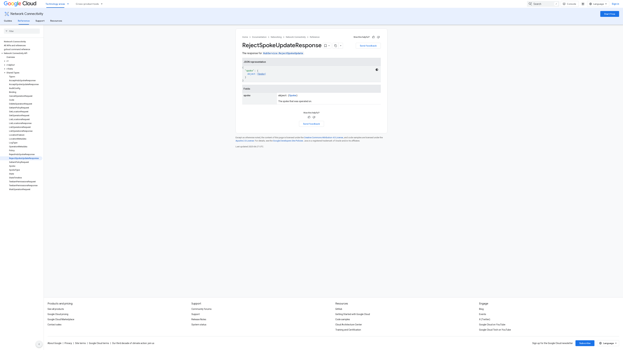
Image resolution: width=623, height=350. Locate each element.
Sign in (615, 4)
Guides (8, 20)
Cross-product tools (87, 3)
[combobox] (543, 4)
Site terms (80, 343)
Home (245, 37)
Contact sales (54, 324)
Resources (56, 20)
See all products (56, 309)
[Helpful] (373, 37)
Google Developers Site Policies (288, 141)
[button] (21, 53)
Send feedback (368, 45)
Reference (24, 20)
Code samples (342, 319)
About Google (54, 343)
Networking (276, 37)
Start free (609, 13)
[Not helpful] (378, 37)
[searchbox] (22, 31)
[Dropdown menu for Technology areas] (69, 4)
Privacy (68, 343)
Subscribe (585, 343)
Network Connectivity (26, 14)
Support (40, 20)
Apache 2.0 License (245, 141)
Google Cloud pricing (58, 314)
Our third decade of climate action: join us (133, 343)
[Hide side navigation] (39, 344)
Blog (481, 309)
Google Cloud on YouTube (492, 324)
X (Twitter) (484, 319)
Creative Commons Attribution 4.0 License (323, 137)
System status (198, 324)
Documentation (259, 37)
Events (482, 314)
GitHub (338, 309)
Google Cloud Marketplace (61, 319)
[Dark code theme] (376, 69)
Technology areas (55, 3)
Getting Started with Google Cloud (352, 314)
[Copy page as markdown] (336, 45)
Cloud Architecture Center (348, 324)
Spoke (261, 73)
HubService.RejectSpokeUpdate (283, 53)
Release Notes (198, 319)
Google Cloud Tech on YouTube (495, 329)
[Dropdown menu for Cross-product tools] (103, 4)
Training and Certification (348, 329)
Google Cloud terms (99, 343)
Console (571, 3)
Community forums (201, 309)
